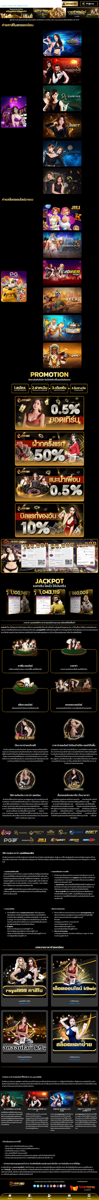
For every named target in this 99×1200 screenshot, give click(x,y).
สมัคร (49, 1198)
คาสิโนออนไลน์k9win (24, 1057)
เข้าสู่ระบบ (30, 1198)
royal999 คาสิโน (24, 1001)
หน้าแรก (10, 1198)
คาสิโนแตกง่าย (74, 1057)
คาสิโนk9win (74, 1001)
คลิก (15, 6)
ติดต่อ (89, 1198)
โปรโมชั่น (69, 1198)
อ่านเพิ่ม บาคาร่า (24, 1003)
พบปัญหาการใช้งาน (7, 6)
